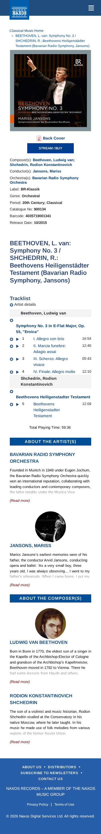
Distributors (62, 767)
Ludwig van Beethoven (39, 642)
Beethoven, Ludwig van (53, 160)
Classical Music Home (26, 31)
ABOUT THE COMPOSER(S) (50, 598)
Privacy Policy (37, 804)
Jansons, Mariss (47, 171)
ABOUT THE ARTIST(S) (50, 441)
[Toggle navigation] (90, 8)
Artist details (25, 304)
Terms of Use (64, 804)
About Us (32, 767)
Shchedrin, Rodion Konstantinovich (41, 165)
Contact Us (50, 779)
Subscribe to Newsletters (49, 773)
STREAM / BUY (50, 148)
